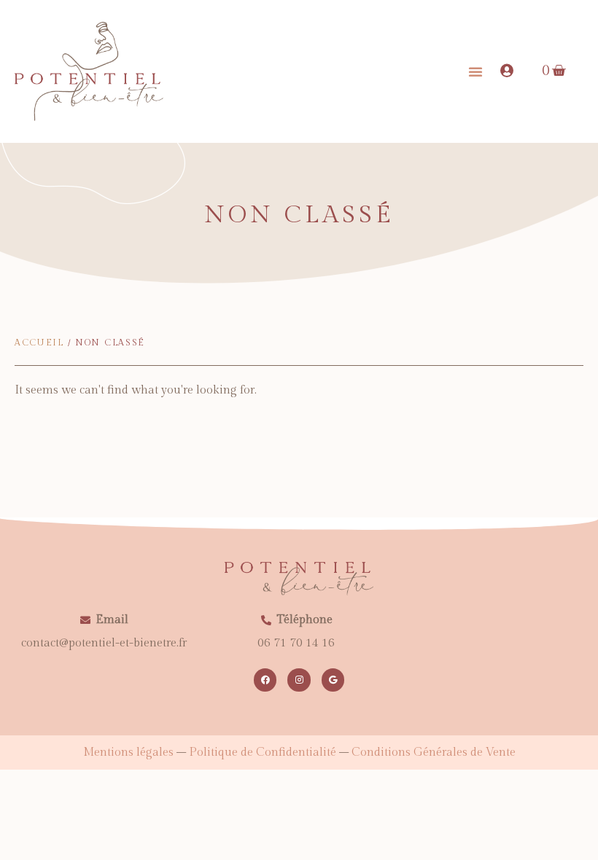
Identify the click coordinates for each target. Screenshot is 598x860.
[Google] (333, 679)
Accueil (39, 342)
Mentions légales (128, 752)
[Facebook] (265, 679)
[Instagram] (298, 679)
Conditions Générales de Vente (434, 752)
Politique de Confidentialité (262, 752)
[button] (475, 71)
